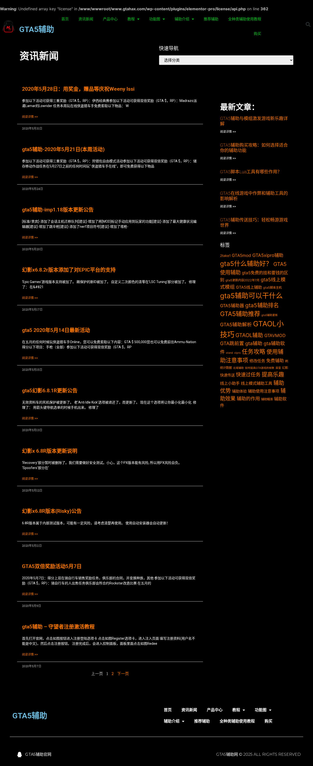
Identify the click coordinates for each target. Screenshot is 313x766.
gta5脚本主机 (272, 287)
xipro (237, 352)
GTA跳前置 (232, 343)
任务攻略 (253, 351)
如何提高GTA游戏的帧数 (259, 368)
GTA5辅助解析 (236, 325)
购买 (257, 34)
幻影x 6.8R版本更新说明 (49, 451)
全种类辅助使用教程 (244, 19)
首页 (65, 19)
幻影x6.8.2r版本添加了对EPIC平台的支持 (69, 270)
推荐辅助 (211, 19)
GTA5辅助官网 (38, 754)
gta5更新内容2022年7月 (242, 280)
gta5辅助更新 (269, 315)
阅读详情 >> (30, 117)
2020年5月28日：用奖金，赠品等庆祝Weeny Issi (78, 89)
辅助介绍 (182, 19)
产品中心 (110, 19)
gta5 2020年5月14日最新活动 (56, 330)
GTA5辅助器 (232, 305)
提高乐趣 (273, 374)
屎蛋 (278, 368)
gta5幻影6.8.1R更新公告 (50, 391)
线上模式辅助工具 (256, 383)
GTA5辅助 (36, 29)
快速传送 (227, 375)
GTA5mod (241, 255)
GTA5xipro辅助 (267, 255)
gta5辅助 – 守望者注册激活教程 (58, 627)
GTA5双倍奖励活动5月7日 (52, 566)
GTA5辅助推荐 (240, 313)
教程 (131, 19)
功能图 (154, 19)
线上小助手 (230, 383)
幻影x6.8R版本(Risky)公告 (52, 511)
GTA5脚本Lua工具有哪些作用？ (251, 171)
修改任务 (257, 360)
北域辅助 (238, 368)
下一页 (123, 673)
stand (229, 352)
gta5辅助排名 (262, 305)
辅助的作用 (248, 399)
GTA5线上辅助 (249, 287)
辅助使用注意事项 (263, 391)
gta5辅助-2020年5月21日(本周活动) (63, 149)
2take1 (225, 255)
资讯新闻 (85, 19)
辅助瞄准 (267, 399)
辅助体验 (239, 391)
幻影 (285, 368)
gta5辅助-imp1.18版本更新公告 (58, 210)
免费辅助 (275, 360)
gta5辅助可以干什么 (251, 296)
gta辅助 (253, 343)
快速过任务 (248, 375)
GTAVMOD (275, 335)
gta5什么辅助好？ (246, 263)
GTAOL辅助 (249, 335)
